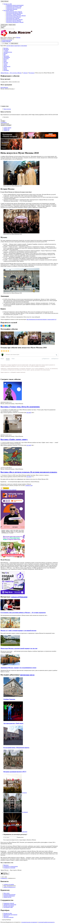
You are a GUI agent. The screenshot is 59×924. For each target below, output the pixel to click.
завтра (12, 45)
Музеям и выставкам (8, 905)
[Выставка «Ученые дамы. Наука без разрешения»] (29, 391)
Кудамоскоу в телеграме (9, 867)
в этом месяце (23, 45)
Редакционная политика (9, 894)
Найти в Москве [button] (4, 1)
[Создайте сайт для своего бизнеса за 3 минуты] (13, 593)
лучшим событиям (6, 41)
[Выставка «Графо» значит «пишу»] (29, 423)
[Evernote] (7, 326)
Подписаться (20, 837)
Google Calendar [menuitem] (7, 127)
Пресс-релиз (6, 893)
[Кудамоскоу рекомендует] (12, 812)
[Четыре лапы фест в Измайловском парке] (13, 533)
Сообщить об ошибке (8, 884)
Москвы (18, 37)
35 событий (25, 812)
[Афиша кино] (12, 831)
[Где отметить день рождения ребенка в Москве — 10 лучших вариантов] (10, 609)
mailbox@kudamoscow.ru (9, 887)
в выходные (17, 45)
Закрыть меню (12, 24)
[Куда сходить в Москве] (16, 36)
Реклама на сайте (7, 913)
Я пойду (3, 121)
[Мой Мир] (5, 326)
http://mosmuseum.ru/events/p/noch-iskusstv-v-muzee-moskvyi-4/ (41, 319)
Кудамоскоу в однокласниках (10, 866)
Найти (2, 27)
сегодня (8, 45)
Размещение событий (8, 903)
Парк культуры (7, 109)
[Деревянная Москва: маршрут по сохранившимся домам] (10, 664)
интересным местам (7, 40)
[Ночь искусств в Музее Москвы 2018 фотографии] (7, 344)
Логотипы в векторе (8, 917)
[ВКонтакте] (1, 326)
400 (28, 412)
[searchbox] (29, 27)
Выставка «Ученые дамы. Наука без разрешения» (20, 407)
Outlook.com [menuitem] (6, 129)
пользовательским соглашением (29, 922)
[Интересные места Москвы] (12, 792)
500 (28, 445)
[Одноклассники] (3, 326)
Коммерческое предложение (10, 914)
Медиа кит (6, 916)
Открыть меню (4, 24)
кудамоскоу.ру (4, 878)
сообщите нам (28, 485)
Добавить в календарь (6, 125)
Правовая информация (9, 895)
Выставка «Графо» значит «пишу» (14, 439)
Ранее (13, 358)
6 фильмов (24, 831)
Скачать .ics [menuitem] (6, 130)
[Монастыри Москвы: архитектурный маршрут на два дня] (10, 645)
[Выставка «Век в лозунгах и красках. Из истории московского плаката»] (29, 456)
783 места (24, 792)
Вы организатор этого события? (8, 489)
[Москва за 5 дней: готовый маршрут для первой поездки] (10, 627)
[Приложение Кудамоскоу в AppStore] (5, 874)
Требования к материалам (9, 904)
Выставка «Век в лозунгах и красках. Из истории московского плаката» (29, 472)
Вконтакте (6, 865)
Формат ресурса (7, 897)
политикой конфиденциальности (46, 922)
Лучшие (8, 358)
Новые (2, 358)
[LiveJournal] (9, 326)
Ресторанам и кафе (8, 907)
